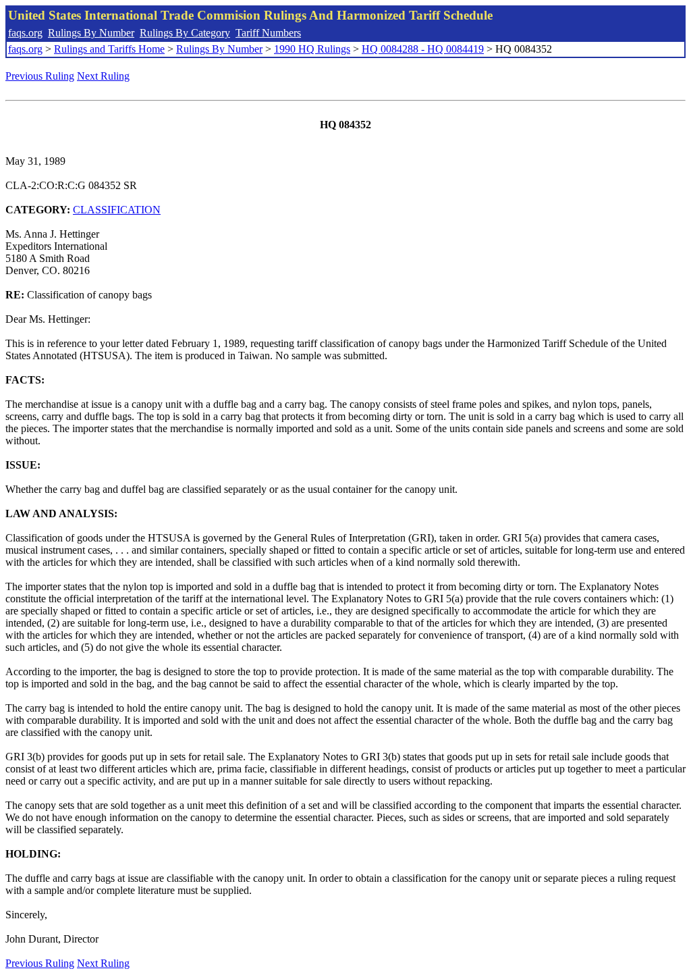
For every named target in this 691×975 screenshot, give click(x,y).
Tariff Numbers (268, 32)
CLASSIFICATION (117, 209)
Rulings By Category (185, 32)
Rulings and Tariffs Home (109, 49)
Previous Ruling (39, 76)
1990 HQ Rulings (312, 49)
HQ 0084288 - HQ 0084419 (423, 49)
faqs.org (25, 32)
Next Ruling (103, 76)
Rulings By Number (91, 32)
